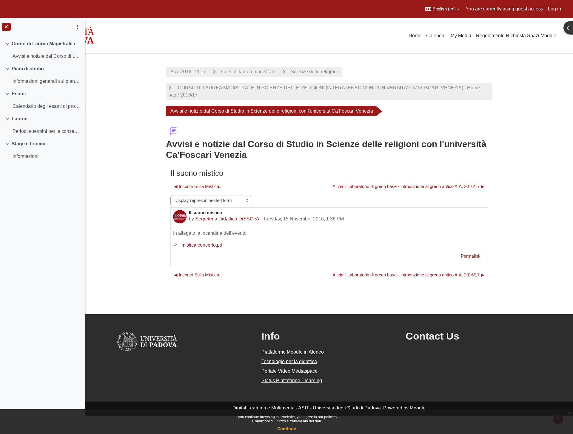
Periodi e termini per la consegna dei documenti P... (46, 131)
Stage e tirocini (28, 143)
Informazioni (25, 156)
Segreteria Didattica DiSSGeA (227, 218)
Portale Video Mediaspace (289, 371)
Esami (19, 93)
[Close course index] (6, 27)
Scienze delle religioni (314, 71)
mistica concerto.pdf (202, 245)
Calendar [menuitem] (436, 35)
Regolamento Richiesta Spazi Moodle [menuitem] (516, 35)
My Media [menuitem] (461, 35)
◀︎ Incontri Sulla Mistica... (198, 186)
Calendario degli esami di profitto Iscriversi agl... (46, 106)
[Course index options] (77, 26)
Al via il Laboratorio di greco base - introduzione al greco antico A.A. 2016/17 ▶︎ (408, 186)
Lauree (19, 118)
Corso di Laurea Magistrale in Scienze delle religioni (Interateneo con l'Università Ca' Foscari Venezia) (46, 43)
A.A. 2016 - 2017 (188, 71)
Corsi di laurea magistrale (248, 71)
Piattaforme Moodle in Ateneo (292, 351)
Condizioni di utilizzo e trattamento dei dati (286, 421)
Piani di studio (28, 68)
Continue (286, 428)
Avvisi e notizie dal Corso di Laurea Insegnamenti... (46, 56)
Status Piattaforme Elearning (291, 380)
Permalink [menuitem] (470, 256)
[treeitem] (42, 50)
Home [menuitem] (415, 35)
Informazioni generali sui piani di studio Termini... (46, 81)
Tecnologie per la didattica (289, 361)
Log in (554, 8)
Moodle (418, 407)
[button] (442, 9)
